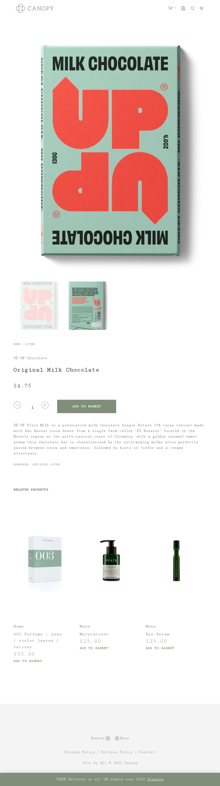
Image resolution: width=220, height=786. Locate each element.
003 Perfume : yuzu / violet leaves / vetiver (37, 640)
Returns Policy (117, 752)
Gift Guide (39, 464)
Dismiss (155, 779)
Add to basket (27, 661)
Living (30, 344)
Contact (147, 752)
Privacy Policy (80, 752)
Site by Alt (94, 763)
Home (16, 344)
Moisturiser (94, 634)
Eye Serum (157, 634)
